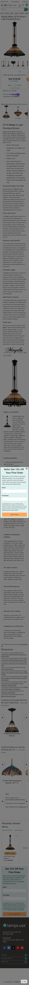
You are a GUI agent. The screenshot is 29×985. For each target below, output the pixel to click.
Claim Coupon (14, 514)
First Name (5, 495)
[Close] (27, 469)
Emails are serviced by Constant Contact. (10, 510)
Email (3, 487)
